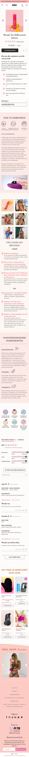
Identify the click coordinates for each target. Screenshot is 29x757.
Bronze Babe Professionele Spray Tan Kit (21, 596)
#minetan (22, 650)
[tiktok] (12, 717)
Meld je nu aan (20, 749)
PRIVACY (14, 691)
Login (27, 5)
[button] (10, 41)
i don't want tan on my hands (6, 596)
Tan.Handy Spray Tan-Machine (6, 629)
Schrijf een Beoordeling (15, 470)
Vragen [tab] (21, 440)
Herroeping (14, 701)
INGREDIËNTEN (8, 104)
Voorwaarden (14, 694)
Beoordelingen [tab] (7, 440)
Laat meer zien (14, 557)
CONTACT (14, 688)
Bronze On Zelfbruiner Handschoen (20, 629)
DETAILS (4, 101)
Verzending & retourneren (14, 698)
